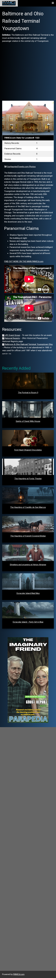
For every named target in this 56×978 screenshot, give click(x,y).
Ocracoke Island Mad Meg (28, 593)
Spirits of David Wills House (28, 421)
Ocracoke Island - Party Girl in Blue (28, 622)
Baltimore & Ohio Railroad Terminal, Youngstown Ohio (29, 344)
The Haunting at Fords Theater (28, 478)
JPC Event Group (12, 335)
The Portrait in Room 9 (28, 392)
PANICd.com (18, 974)
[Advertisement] (28, 71)
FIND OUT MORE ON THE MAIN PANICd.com (23, 261)
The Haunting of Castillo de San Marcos (28, 507)
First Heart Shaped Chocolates (28, 450)
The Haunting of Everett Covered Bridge (28, 536)
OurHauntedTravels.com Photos (21, 166)
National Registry (12, 338)
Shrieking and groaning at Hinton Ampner (28, 564)
